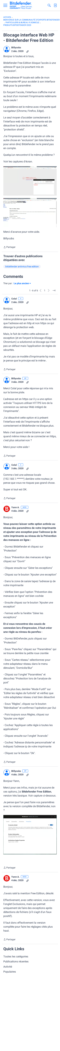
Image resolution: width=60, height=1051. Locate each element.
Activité (7, 966)
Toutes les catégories (15, 956)
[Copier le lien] (28, 51)
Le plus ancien (21, 283)
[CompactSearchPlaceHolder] (49, 5)
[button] (6, 49)
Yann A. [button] (15, 507)
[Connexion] (55, 5)
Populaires (9, 971)
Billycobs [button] (16, 47)
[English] (20, 5)
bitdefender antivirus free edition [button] (22, 266)
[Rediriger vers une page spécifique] (54, 290)
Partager (9, 247)
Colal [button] (14, 298)
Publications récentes (15, 961)
